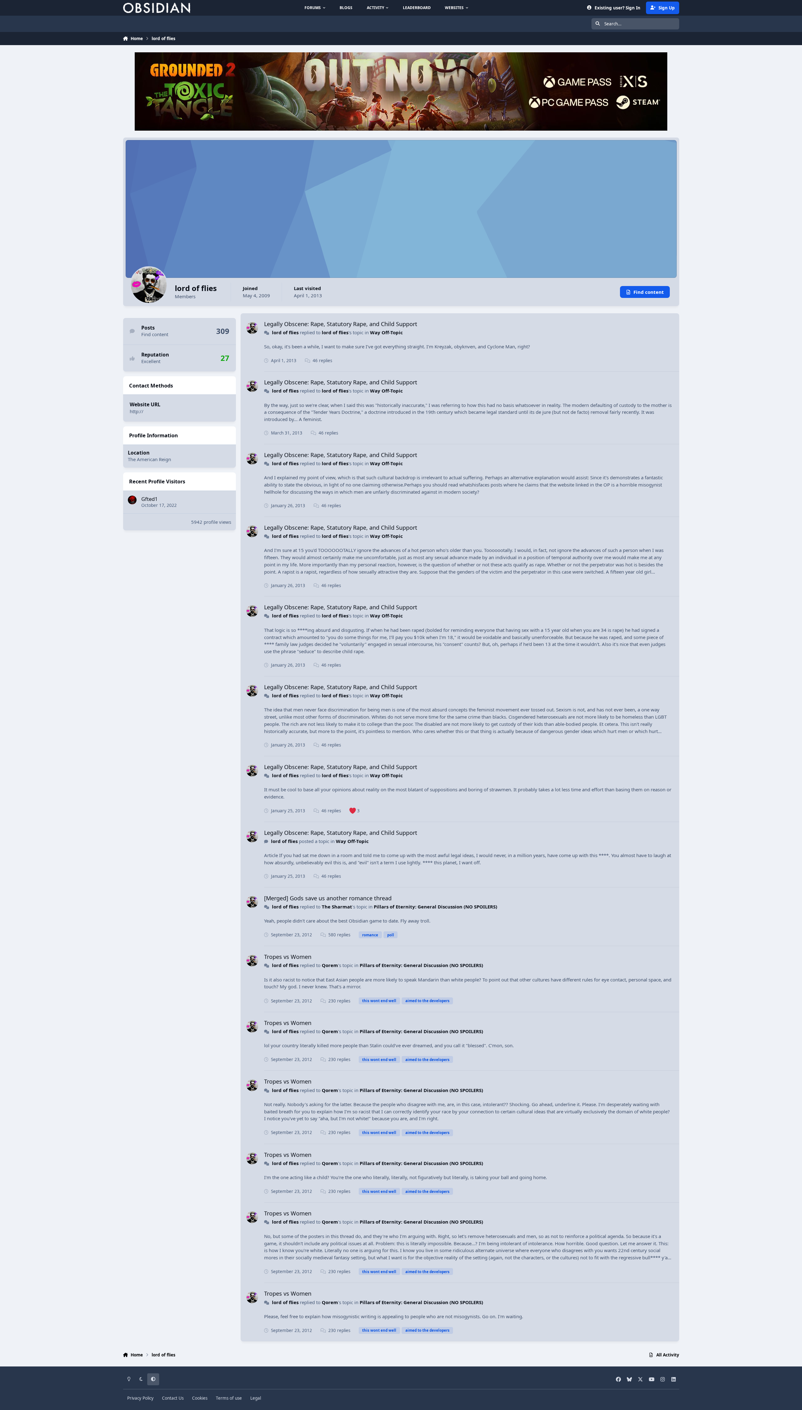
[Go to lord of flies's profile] (252, 328)
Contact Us (173, 1398)
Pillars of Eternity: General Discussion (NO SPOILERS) (435, 906)
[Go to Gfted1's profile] (132, 500)
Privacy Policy (140, 1398)
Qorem (330, 965)
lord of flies (285, 332)
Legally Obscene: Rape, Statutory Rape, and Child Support (340, 324)
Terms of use (229, 1398)
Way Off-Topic (386, 332)
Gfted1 (149, 498)
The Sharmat (337, 906)
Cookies (199, 1398)
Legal (255, 1398)
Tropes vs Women (287, 956)
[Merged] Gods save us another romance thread (328, 898)
